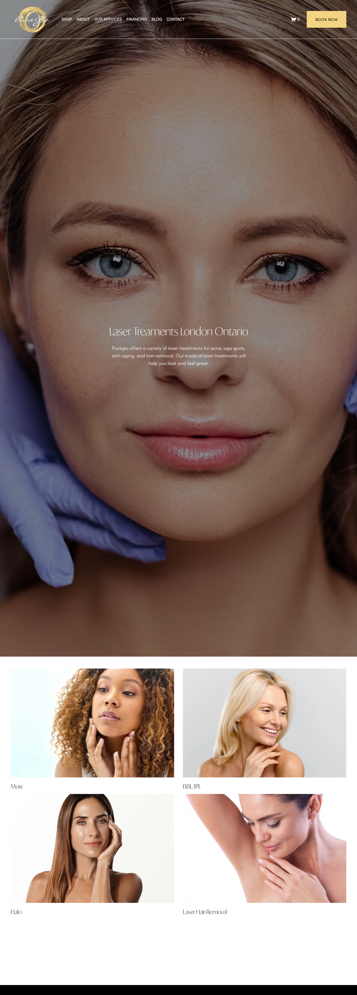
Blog (157, 19)
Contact (176, 19)
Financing (137, 19)
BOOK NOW (326, 19)
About (83, 19)
